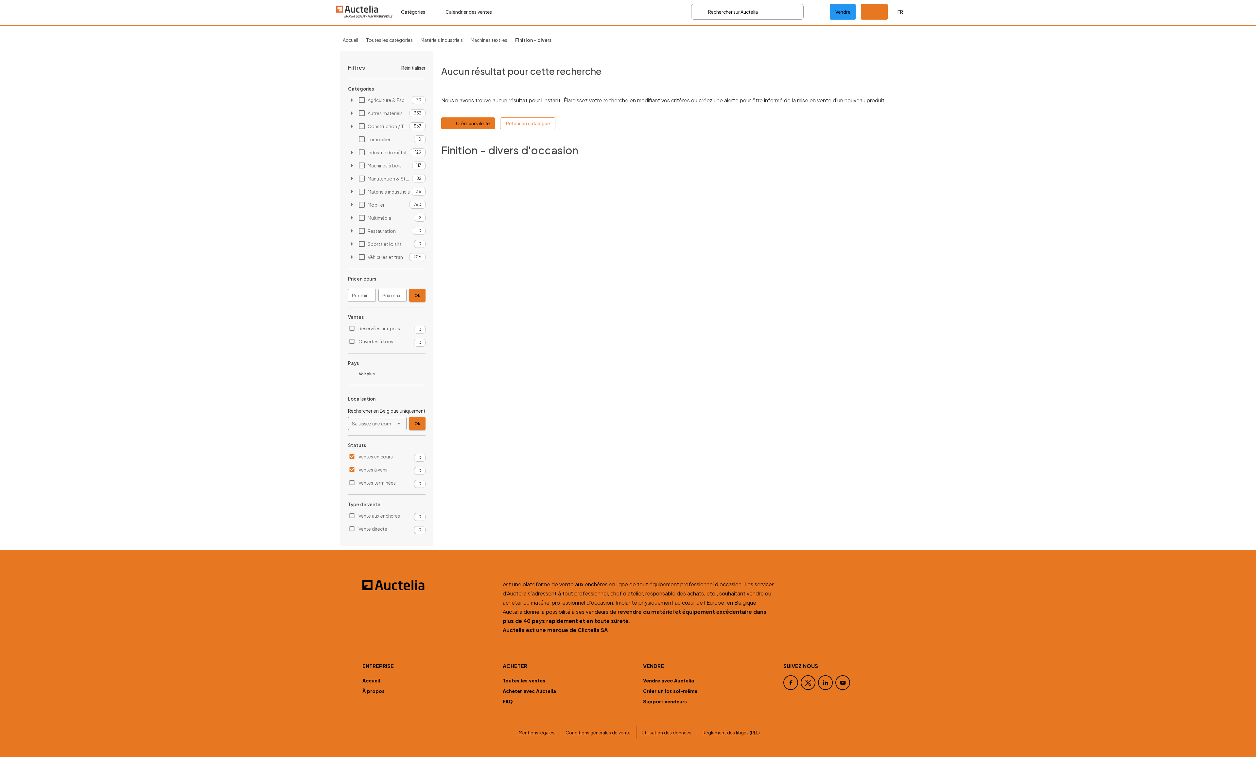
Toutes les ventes (524, 680)
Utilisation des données (666, 732)
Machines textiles (489, 40)
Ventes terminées (377, 483)
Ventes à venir (373, 470)
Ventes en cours (375, 456)
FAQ (508, 701)
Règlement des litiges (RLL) (731, 732)
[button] (874, 12)
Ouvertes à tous (375, 341)
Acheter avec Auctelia (529, 691)
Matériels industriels (442, 40)
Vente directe (372, 529)
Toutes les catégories (389, 40)
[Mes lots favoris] (817, 12)
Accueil (350, 40)
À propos (373, 691)
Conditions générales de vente (598, 732)
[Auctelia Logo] (428, 585)
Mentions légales (536, 732)
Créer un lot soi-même (670, 691)
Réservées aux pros (379, 328)
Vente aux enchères (379, 516)
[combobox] (377, 423)
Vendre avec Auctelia (668, 680)
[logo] (364, 12)
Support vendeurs (665, 701)
